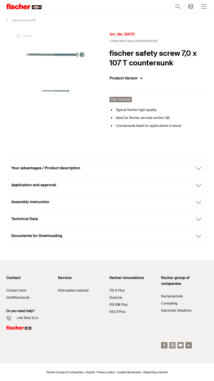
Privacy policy (106, 372)
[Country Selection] (191, 6)
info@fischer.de (18, 297)
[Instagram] (172, 345)
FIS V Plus (117, 290)
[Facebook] (164, 345)
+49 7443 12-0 (27, 318)
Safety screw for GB (23, 20)
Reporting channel (155, 372)
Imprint (90, 372)
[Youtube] (180, 345)
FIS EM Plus (118, 304)
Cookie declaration (129, 372)
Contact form (16, 290)
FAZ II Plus (117, 312)
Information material (73, 290)
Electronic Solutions (176, 310)
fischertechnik (172, 296)
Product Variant (123, 78)
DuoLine (116, 297)
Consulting (169, 303)
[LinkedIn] (189, 345)
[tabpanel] (55, 91)
